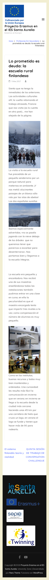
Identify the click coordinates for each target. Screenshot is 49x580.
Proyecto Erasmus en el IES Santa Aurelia (21, 28)
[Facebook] (20, 557)
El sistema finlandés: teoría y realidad (14, 453)
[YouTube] (26, 557)
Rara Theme (14, 573)
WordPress (38, 573)
